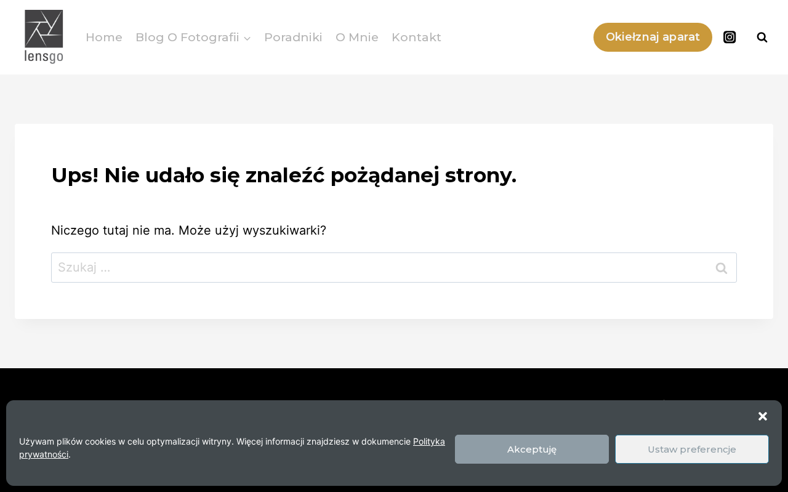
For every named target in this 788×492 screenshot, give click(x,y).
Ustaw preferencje (692, 449)
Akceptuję (532, 449)
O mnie (357, 37)
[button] (763, 416)
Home (104, 37)
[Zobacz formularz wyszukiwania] (762, 37)
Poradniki (293, 37)
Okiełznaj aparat (653, 37)
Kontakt (416, 37)
